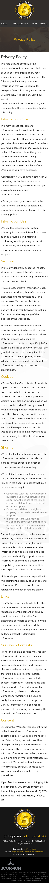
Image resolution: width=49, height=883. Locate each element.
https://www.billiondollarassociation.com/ (28, 852)
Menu (44, 23)
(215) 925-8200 (34, 836)
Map (35, 23)
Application (20, 23)
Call (4, 23)
